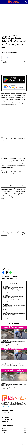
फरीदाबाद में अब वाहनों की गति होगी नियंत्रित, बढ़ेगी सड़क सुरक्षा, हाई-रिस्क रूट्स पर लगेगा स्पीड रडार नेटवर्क (14, 314)
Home (2, 35)
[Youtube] (8, 406)
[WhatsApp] (17, 57)
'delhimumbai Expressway (11, 276)
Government (6, 286)
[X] (10, 57)
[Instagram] (4, 406)
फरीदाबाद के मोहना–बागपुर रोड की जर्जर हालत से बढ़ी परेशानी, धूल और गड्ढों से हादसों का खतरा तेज (14, 306)
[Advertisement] (14, 18)
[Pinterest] (14, 57)
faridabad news (5, 278)
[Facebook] (7, 57)
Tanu (4, 54)
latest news (13, 278)
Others (8, 50)
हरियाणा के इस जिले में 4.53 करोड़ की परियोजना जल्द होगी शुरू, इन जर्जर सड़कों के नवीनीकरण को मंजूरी (13, 288)
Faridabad (7, 35)
